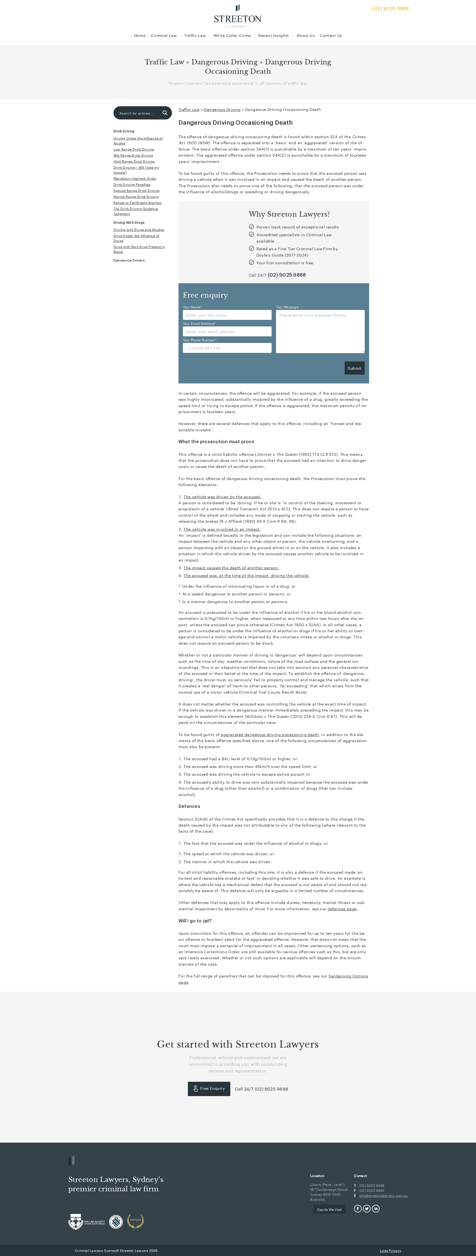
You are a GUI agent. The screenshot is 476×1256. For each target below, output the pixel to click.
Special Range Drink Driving (136, 190)
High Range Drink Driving (134, 161)
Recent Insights (273, 35)
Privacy (395, 1250)
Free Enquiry (212, 1088)
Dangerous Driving (224, 62)
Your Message (287, 306)
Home (140, 35)
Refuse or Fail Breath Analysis (137, 202)
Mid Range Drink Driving (133, 154)
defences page (342, 908)
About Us (306, 35)
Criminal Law (164, 35)
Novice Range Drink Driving (136, 196)
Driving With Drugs (129, 222)
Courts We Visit (329, 1209)
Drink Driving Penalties (131, 184)
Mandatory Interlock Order (135, 178)
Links (384, 1250)
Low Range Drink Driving (133, 148)
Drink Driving (123, 131)
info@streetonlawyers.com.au (383, 1195)
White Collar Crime (232, 35)
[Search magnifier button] (165, 112)
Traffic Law (195, 35)
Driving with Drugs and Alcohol (138, 229)
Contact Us (331, 35)
